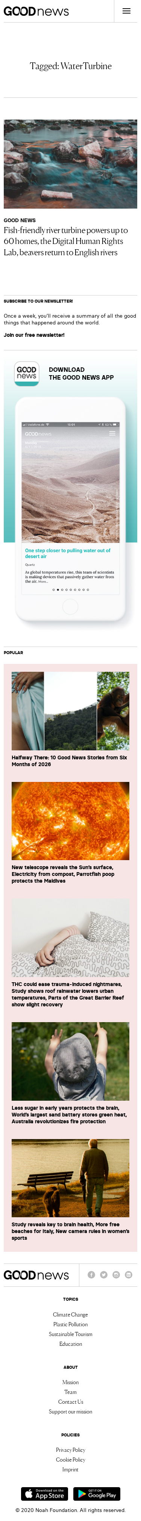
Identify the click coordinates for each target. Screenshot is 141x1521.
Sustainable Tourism (70, 1334)
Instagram (116, 1278)
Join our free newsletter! (34, 335)
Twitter (104, 1278)
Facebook (91, 1278)
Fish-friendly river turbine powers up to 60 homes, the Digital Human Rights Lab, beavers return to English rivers (66, 241)
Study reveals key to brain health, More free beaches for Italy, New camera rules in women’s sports (70, 1231)
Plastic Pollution (70, 1324)
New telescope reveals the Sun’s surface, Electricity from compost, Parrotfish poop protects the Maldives (63, 874)
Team (70, 1391)
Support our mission (70, 1411)
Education (70, 1343)
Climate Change (70, 1314)
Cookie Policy (70, 1459)
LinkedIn (128, 1278)
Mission (70, 1382)
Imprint (70, 1469)
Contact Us (70, 1401)
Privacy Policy (70, 1449)
